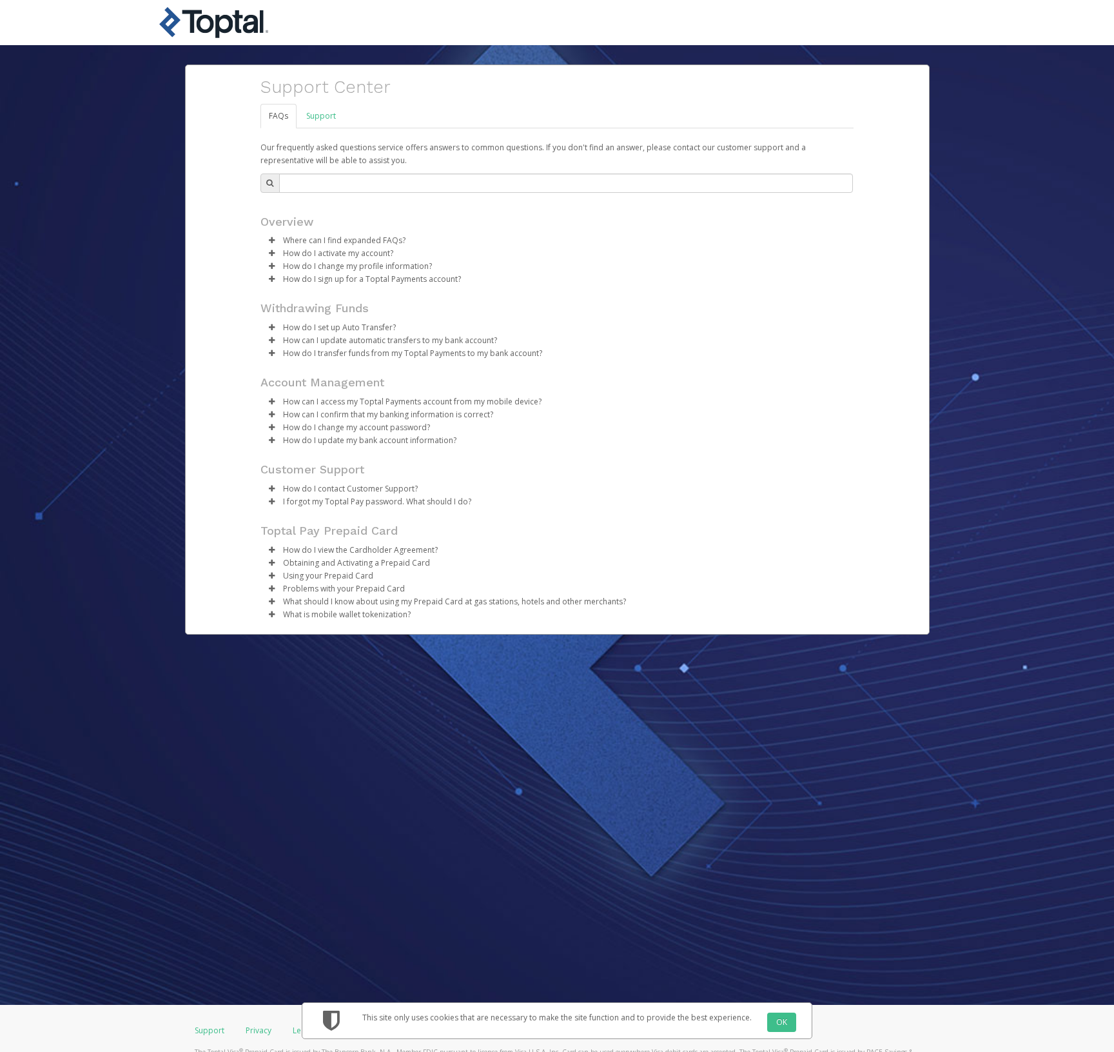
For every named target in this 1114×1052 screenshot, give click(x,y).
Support (321, 115)
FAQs (278, 115)
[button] (272, 240)
